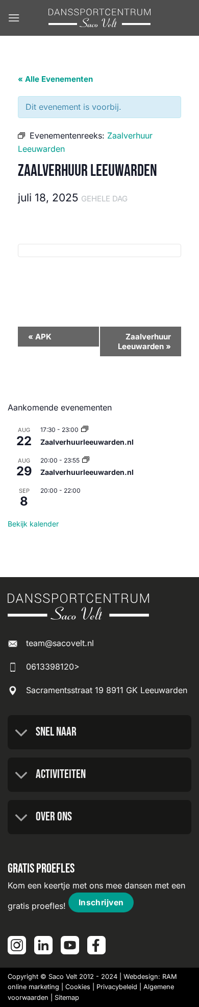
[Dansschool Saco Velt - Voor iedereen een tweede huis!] (99, 18)
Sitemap (67, 997)
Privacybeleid (116, 987)
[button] (14, 17)
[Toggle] (21, 733)
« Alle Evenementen (55, 79)
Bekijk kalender (33, 523)
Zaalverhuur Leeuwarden (144, 341)
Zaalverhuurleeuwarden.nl (87, 442)
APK (40, 336)
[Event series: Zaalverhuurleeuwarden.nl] (84, 429)
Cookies (77, 987)
